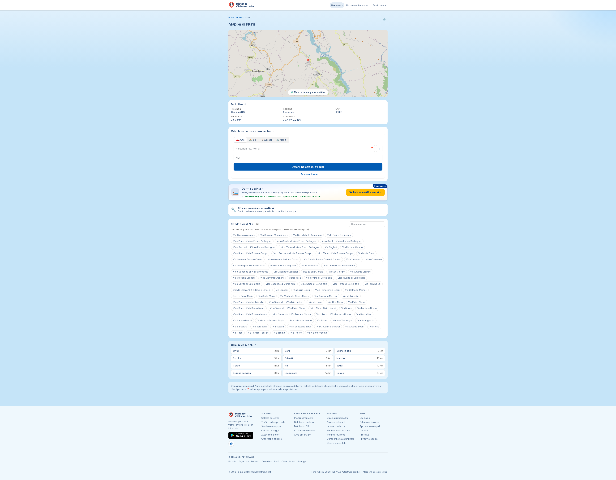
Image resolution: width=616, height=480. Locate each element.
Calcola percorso (270, 418)
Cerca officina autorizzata (340, 438)
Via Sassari (278, 326)
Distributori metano (304, 422)
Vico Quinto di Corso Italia (246, 283)
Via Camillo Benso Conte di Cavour (322, 259)
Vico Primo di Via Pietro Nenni (249, 308)
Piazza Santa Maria (243, 296)
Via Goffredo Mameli (356, 290)
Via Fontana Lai (373, 283)
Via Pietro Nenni (356, 302)
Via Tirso (238, 332)
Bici (253, 139)
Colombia (267, 461)
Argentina (244, 461)
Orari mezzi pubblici (271, 438)
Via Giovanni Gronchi (244, 277)
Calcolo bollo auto (336, 422)
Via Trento (279, 332)
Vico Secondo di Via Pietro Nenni (287, 308)
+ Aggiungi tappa (308, 174)
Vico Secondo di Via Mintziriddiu (286, 302)
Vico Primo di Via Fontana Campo (250, 253)
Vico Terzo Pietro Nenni (323, 308)
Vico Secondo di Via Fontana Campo (293, 253)
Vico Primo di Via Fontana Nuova (250, 314)
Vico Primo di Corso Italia (319, 277)
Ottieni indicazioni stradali (308, 166)
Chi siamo (365, 418)
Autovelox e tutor (270, 434)
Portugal (302, 461)
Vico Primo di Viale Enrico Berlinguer (252, 241)
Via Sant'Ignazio (365, 320)
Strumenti (337, 5)
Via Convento (353, 259)
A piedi (266, 139)
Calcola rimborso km (337, 418)
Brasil (292, 461)
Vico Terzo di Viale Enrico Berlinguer (300, 247)
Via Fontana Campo (352, 247)
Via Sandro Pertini (242, 320)
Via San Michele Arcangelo (307, 235)
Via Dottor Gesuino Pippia (270, 320)
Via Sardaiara (240, 326)
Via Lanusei (282, 290)
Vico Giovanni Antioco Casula (283, 259)
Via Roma (322, 320)
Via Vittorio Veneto (317, 332)
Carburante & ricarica (357, 5)
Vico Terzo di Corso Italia (346, 283)
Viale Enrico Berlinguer (339, 235)
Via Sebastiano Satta (300, 326)
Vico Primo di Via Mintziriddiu (248, 302)
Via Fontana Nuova (367, 308)
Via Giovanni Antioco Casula (247, 259)
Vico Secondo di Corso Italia (281, 283)
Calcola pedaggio (270, 430)
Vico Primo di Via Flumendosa (339, 265)
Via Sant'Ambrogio (342, 320)
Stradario (240, 17)
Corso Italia (295, 277)
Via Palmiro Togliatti (258, 332)
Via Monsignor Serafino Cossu (249, 265)
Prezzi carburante (303, 418)
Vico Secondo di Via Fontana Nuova (292, 314)
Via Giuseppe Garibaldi (286, 271)
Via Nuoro (346, 308)
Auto (240, 139)
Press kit (364, 434)
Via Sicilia (374, 326)
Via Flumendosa (309, 265)
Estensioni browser (370, 422)
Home (231, 17)
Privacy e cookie (369, 438)
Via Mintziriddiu (351, 296)
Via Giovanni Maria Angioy (274, 235)
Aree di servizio (302, 434)
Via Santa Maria (266, 296)
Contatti (364, 430)
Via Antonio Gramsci (360, 271)
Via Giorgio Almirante (244, 235)
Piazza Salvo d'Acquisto (283, 265)
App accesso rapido (370, 426)
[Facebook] (231, 444)
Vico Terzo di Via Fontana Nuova (333, 314)
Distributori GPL (302, 426)
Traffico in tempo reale (273, 422)
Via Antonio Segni (354, 326)
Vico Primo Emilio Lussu (327, 290)
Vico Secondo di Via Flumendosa (250, 271)
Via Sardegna (259, 326)
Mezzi (281, 139)
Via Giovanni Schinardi (328, 326)
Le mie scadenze (336, 426)
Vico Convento (374, 259)
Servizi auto (379, 5)
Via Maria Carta (366, 253)
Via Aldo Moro (335, 302)
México (255, 461)
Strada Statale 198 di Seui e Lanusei (251, 290)
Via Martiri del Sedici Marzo (294, 296)
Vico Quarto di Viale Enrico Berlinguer (297, 241)
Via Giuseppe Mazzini (325, 296)
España (232, 461)
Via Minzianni (315, 302)
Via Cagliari (331, 247)
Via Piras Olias (363, 314)
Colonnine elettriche (304, 430)
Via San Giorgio (337, 271)
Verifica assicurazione (338, 430)
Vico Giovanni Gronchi (272, 277)
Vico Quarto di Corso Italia (351, 277)
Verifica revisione (336, 434)
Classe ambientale (336, 443)
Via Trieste (296, 332)
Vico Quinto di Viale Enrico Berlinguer (341, 241)
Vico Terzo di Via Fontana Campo (335, 253)
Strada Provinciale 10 (301, 320)
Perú (276, 461)
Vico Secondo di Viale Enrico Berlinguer (254, 247)
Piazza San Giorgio (313, 271)
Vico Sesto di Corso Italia (314, 283)
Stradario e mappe (271, 426)
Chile (284, 461)
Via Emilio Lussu (301, 290)
